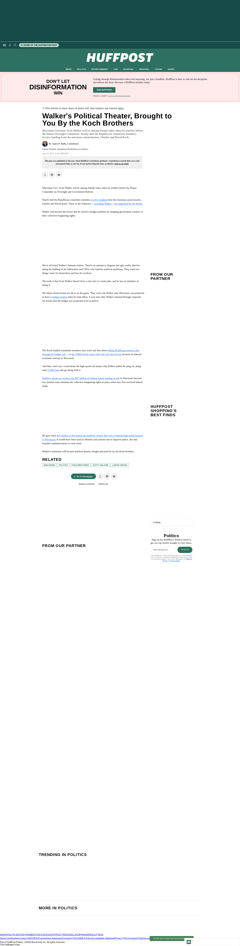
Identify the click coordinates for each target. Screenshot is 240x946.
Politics (63, 465)
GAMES (171, 69)
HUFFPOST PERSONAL (61, 935)
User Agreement (54, 938)
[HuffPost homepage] (36, 932)
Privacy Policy (175, 561)
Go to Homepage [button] (85, 476)
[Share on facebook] (52, 174)
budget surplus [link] (60, 297)
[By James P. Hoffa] (45, 144)
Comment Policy (70, 938)
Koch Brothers (80, 465)
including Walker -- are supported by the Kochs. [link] (118, 203)
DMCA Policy (85, 938)
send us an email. (121, 164)
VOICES (158, 69)
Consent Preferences (139, 938)
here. (121, 108)
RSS (31, 938)
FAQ (36, 938)
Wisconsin (49, 465)
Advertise (13, 938)
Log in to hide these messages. (119, 96)
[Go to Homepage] (189, 942)
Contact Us (23, 938)
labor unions (119, 465)
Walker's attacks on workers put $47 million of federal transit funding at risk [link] (80, 378)
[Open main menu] (4, 45)
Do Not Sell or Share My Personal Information (171, 938)
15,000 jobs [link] (53, 370)
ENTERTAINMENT (99, 69)
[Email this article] (59, 174)
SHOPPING (128, 69)
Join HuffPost (104, 90)
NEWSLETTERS (94, 935)
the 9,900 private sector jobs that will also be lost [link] (96, 354)
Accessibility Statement (103, 938)
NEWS (69, 69)
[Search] (15, 45)
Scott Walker (100, 465)
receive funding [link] (99, 199)
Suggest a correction (87, 484)
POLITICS (81, 69)
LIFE (116, 69)
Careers (43, 938)
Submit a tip (103, 484)
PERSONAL (144, 69)
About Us (4, 938)
